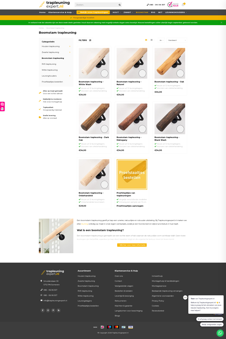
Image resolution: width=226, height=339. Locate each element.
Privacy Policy (158, 301)
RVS (153, 12)
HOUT (116, 12)
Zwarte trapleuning (50, 52)
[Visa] (131, 327)
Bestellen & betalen (124, 291)
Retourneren (120, 301)
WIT (160, 12)
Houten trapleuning (51, 46)
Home (42, 12)
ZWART (127, 12)
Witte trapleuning (50, 70)
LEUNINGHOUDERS (175, 12)
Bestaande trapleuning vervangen (167, 291)
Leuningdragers (85, 301)
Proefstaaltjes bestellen (52, 82)
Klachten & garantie (123, 306)
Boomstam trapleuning (53, 58)
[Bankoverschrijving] (95, 327)
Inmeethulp (157, 276)
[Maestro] (109, 327)
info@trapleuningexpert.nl (55, 300)
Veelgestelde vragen (124, 286)
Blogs (117, 316)
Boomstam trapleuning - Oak (169, 82)
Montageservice (159, 286)
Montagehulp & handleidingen (165, 281)
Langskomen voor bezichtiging (128, 311)
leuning (84, 224)
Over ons (119, 276)
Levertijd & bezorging (124, 296)
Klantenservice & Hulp (60, 12)
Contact (118, 281)
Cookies (155, 306)
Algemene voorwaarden (163, 296)
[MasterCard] (116, 327)
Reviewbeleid (158, 311)
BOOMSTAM (142, 12)
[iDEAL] (102, 327)
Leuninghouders (49, 76)
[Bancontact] (124, 327)
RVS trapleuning (49, 64)
